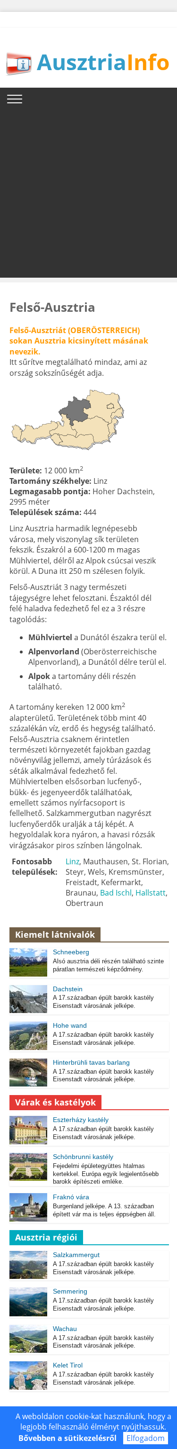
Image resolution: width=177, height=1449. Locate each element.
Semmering (70, 1291)
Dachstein (68, 989)
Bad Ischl (116, 893)
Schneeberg (71, 952)
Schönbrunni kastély (83, 1156)
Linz (72, 861)
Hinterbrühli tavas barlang (91, 1062)
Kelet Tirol (68, 1365)
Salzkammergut (76, 1255)
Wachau (65, 1328)
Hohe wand (70, 1025)
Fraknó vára (71, 1197)
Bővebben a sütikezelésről (67, 1438)
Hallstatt (150, 893)
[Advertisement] (88, 189)
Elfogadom (145, 1438)
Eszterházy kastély (81, 1119)
